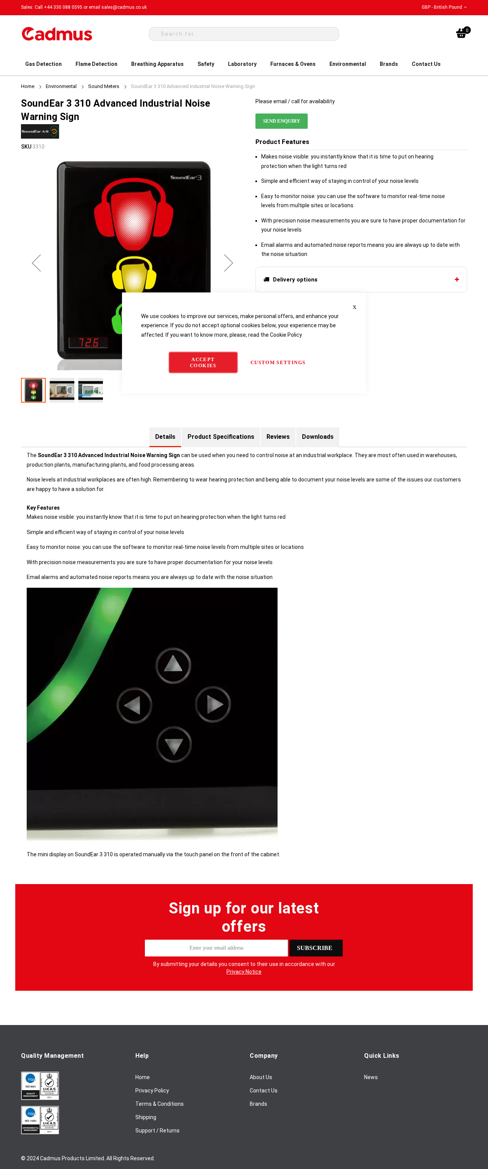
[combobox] (244, 34)
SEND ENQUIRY (281, 121)
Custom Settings (277, 362)
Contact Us (264, 1090)
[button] (444, 7)
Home (27, 86)
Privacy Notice (244, 972)
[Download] (40, 1098)
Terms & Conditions (159, 1104)
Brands (258, 1104)
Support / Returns (157, 1130)
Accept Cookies (203, 362)
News (371, 1077)
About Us (261, 1077)
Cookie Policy (286, 334)
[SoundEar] (40, 137)
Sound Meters (103, 86)
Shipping (145, 1117)
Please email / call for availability (295, 101)
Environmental (61, 86)
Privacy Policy (152, 1090)
